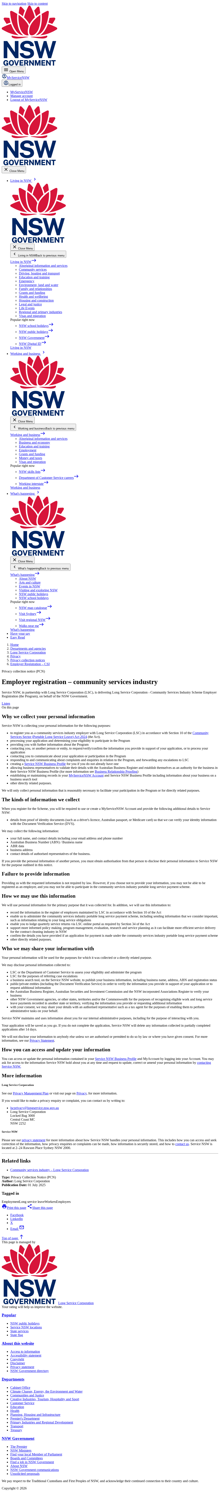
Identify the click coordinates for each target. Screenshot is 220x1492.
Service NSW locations (26, 1327)
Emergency (26, 281)
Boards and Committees (26, 1458)
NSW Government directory (29, 1371)
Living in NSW (23, 262)
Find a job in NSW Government (32, 1462)
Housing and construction (36, 300)
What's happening (25, 575)
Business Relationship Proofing (116, 771)
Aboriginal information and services (43, 265)
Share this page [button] (40, 1208)
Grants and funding (32, 292)
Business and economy (34, 442)
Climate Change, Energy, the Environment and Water (46, 1391)
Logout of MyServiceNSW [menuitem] (28, 100)
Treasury (16, 1430)
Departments (13, 1379)
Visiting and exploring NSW (38, 590)
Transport (16, 1426)
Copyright (17, 1359)
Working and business (27, 435)
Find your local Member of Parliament (36, 1454)
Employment (27, 450)
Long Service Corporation (76, 1303)
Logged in (15, 84)
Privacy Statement (42, 1040)
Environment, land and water (38, 285)
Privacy (81, 1093)
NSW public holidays (33, 594)
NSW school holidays (34, 598)
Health (14, 1411)
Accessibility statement (25, 1355)
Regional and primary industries (40, 312)
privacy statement (33, 1140)
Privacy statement (22, 1367)
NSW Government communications (34, 1470)
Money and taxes (30, 458)
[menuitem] (21, 92)
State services (19, 1331)
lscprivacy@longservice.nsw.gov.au (34, 1108)
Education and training (34, 277)
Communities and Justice (27, 1395)
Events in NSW (29, 586)
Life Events (27, 308)
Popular (9, 1315)
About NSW (27, 578)
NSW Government (18, 1438)
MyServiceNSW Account (86, 775)
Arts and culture (30, 582)
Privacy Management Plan (31, 1093)
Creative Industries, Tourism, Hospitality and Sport (44, 1399)
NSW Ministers (20, 1450)
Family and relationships (35, 289)
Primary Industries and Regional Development (41, 1422)
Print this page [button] (14, 1208)
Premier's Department (25, 1418)
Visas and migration (32, 316)
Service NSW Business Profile (45, 764)
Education (17, 1407)
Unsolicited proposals (25, 1473)
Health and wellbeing (33, 296)
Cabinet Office (20, 1387)
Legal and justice (30, 304)
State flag (16, 1335)
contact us (182, 1144)
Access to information (25, 1351)
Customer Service (22, 1403)
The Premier (18, 1446)
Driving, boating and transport (39, 273)
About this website (18, 1343)
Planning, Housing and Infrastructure (35, 1414)
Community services (33, 269)
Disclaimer (17, 1363)
